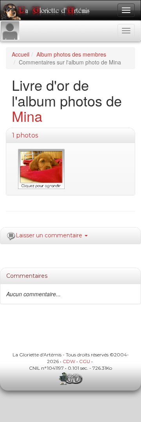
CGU (84, 361)
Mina (27, 116)
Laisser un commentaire (50, 235)
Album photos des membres (71, 54)
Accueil (20, 54)
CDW (69, 361)
